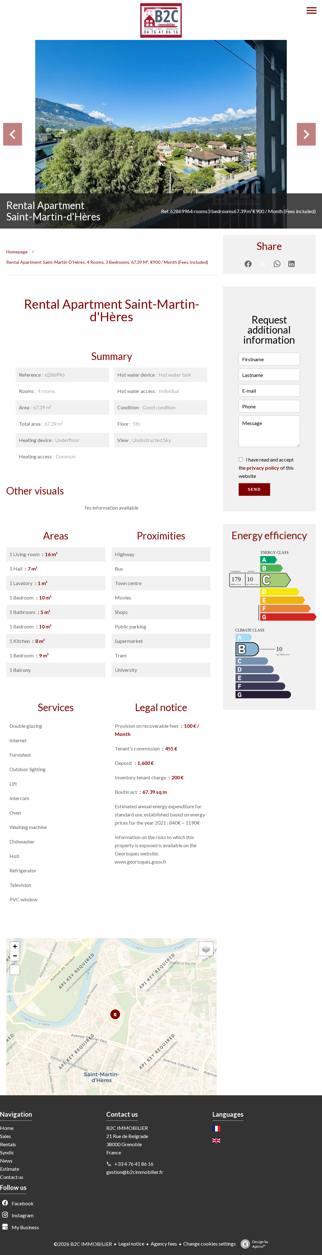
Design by (260, 1244)
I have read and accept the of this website (266, 467)
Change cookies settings (209, 1244)
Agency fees (164, 1244)
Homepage (17, 251)
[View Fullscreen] (14, 970)
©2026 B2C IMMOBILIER (83, 1244)
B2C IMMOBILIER (127, 1128)
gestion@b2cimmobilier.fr (134, 1172)
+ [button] (15, 946)
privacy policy (263, 468)
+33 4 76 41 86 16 (133, 1164)
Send (254, 489)
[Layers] (206, 949)
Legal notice (131, 1244)
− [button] (15, 956)
